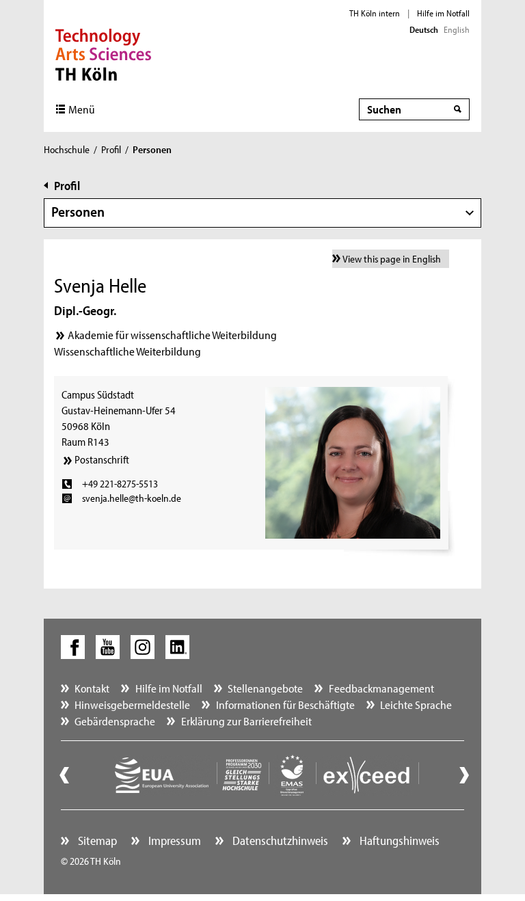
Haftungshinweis (398, 840)
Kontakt (92, 688)
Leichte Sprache (416, 704)
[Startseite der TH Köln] (103, 53)
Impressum (173, 840)
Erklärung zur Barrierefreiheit (246, 721)
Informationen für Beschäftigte (285, 704)
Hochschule (67, 149)
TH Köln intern (374, 13)
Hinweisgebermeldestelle (132, 704)
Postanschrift (102, 459)
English (457, 29)
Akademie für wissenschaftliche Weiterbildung (172, 334)
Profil (111, 149)
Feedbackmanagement (381, 688)
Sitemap (96, 840)
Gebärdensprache (115, 721)
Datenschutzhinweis (279, 840)
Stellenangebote (265, 688)
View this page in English (391, 258)
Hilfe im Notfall (443, 13)
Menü (81, 109)
